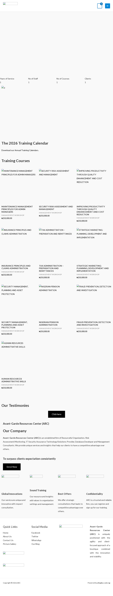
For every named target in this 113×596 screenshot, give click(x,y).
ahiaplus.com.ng (103, 583)
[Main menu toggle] (107, 5)
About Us (7, 536)
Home (5, 532)
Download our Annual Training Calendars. (20, 150)
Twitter (34, 536)
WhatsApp (36, 540)
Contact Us (8, 540)
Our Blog (35, 544)
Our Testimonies (15, 405)
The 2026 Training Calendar (24, 143)
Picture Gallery (9, 544)
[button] (56, 91)
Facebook (35, 532)
